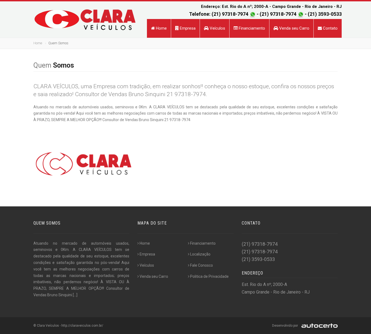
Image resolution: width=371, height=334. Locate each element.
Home (161, 28)
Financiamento (251, 28)
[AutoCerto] (318, 325)
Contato (330, 28)
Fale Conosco (201, 265)
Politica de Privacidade (209, 276)
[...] (75, 295)
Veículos (217, 28)
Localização (200, 254)
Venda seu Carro (293, 28)
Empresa (187, 28)
